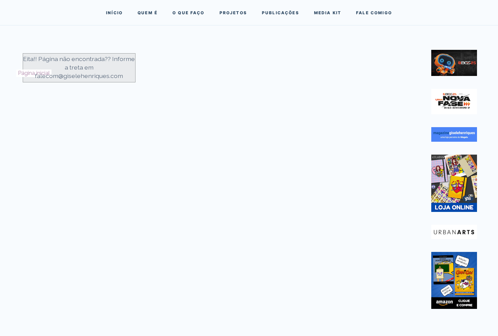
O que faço (188, 12)
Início (114, 12)
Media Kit (327, 12)
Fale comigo (374, 12)
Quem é (148, 12)
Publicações (280, 12)
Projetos (233, 12)
